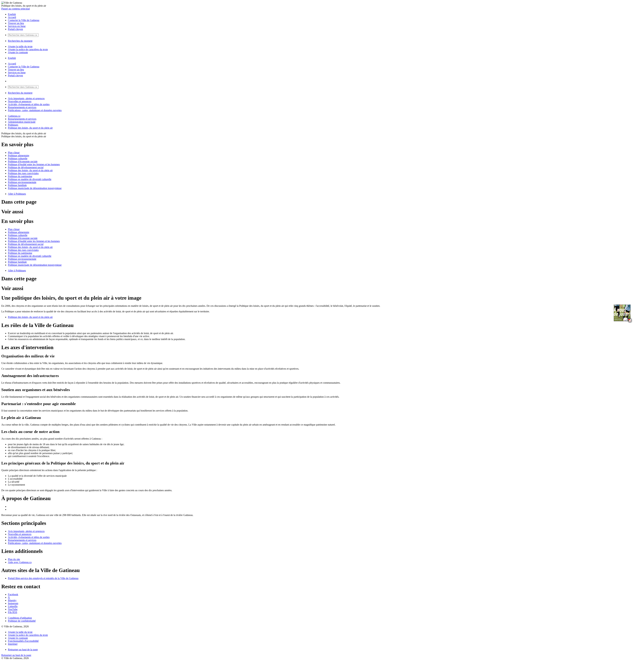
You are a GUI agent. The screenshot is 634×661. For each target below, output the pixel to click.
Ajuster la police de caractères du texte (28, 49)
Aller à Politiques (17, 193)
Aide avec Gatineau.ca (20, 562)
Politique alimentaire (18, 155)
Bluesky (12, 600)
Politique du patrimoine (20, 176)
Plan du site (14, 559)
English (12, 14)
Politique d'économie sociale (22, 161)
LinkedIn (13, 606)
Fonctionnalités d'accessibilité (23, 641)
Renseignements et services (22, 107)
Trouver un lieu (16, 23)
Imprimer (13, 644)
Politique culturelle (17, 158)
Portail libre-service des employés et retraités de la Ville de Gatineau (43, 578)
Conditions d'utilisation (20, 617)
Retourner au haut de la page (23, 649)
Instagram (13, 603)
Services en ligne (17, 26)
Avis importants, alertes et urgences (26, 98)
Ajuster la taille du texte (20, 46)
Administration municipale (21, 121)
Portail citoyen (15, 29)
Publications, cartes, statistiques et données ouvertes (35, 110)
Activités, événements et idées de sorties (29, 104)
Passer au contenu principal (15, 8)
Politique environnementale (22, 182)
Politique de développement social (25, 167)
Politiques (13, 124)
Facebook (13, 594)
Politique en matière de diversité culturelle (29, 179)
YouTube (13, 609)
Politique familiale (17, 185)
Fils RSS (12, 612)
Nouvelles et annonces (19, 101)
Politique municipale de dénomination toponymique (35, 188)
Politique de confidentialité (22, 620)
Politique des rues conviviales (23, 173)
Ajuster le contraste (18, 52)
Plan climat (13, 152)
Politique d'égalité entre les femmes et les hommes (34, 164)
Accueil (12, 17)
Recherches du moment (20, 40)
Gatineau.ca (14, 116)
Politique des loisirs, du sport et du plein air (30, 127)
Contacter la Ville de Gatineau (23, 20)
